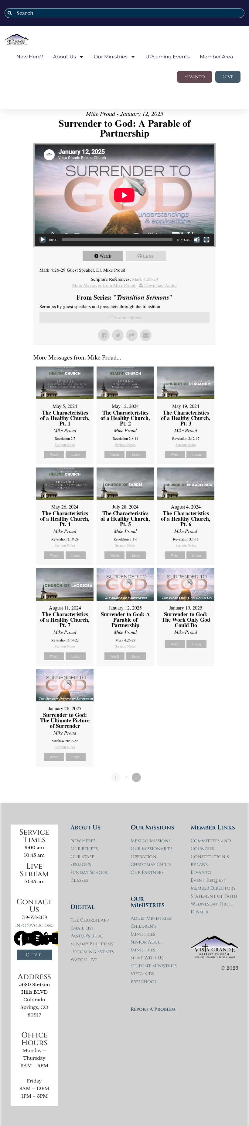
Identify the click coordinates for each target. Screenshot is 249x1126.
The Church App (89, 920)
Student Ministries (154, 966)
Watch (105, 256)
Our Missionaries (151, 849)
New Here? (29, 57)
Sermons (80, 864)
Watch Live (83, 960)
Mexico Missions (151, 841)
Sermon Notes (127, 317)
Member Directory (213, 888)
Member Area (216, 57)
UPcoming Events (167, 57)
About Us (64, 57)
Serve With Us (147, 958)
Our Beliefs (84, 849)
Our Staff (82, 856)
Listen (149, 256)
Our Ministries (111, 57)
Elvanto (201, 872)
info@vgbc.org (34, 925)
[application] (124, 195)
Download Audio (160, 285)
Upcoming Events (92, 952)
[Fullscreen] (206, 240)
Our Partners (147, 872)
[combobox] (124, 13)
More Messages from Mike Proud (103, 285)
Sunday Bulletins (91, 944)
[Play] (42, 240)
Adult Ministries (151, 918)
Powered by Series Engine (193, 794)
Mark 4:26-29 (145, 279)
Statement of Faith (214, 896)
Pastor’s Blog (87, 936)
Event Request (208, 880)
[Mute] (197, 240)
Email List (82, 928)
